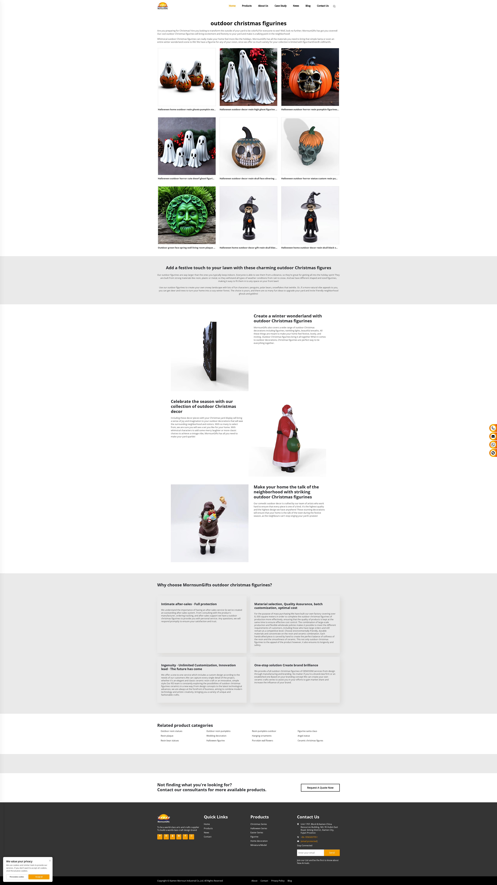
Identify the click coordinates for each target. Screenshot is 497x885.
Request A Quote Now (320, 787)
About (254, 880)
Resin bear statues (170, 740)
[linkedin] (178, 836)
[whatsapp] (191, 836)
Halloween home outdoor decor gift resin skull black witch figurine (256, 247)
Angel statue (304, 735)
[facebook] (185, 836)
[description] (163, 818)
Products (247, 5)
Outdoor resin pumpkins (218, 731)
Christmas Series (258, 824)
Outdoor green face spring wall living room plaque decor (189, 247)
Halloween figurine (215, 740)
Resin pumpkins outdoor (264, 731)
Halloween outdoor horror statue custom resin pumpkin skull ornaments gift (323, 178)
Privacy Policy (277, 880)
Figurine (254, 836)
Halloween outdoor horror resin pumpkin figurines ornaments (315, 109)
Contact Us (323, 5)
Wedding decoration (216, 735)
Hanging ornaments (262, 735)
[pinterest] (159, 836)
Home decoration (259, 841)
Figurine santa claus (307, 731)
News (296, 5)
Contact (207, 836)
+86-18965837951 (309, 837)
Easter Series (256, 832)
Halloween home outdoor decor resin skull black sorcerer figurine (317, 247)
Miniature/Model (258, 845)
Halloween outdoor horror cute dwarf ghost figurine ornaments (193, 178)
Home (232, 5)
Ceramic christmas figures (310, 740)
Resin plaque (167, 735)
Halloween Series (258, 828)
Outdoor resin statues (171, 731)
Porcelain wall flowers (262, 740)
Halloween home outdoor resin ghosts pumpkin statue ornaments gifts (196, 109)
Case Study (281, 5)
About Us (263, 5)
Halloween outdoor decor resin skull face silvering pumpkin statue (256, 178)
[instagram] (166, 836)
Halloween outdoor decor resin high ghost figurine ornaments (253, 109)
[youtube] (172, 836)
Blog (308, 5)
